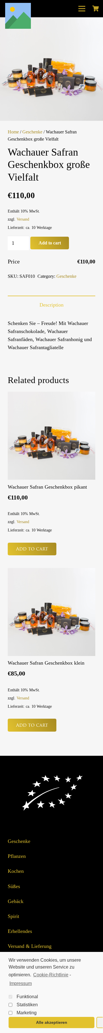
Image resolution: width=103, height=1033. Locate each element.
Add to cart (50, 242)
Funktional (27, 996)
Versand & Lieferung (30, 946)
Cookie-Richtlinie (50, 974)
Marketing (27, 1012)
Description (51, 305)
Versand (23, 219)
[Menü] (82, 8)
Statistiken (27, 1004)
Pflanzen (17, 856)
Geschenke (32, 132)
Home (13, 132)
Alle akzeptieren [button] (51, 1022)
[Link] (18, 16)
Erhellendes (20, 931)
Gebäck (15, 901)
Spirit (13, 916)
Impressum (20, 983)
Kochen (16, 871)
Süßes (14, 886)
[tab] (51, 305)
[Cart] (95, 8)
